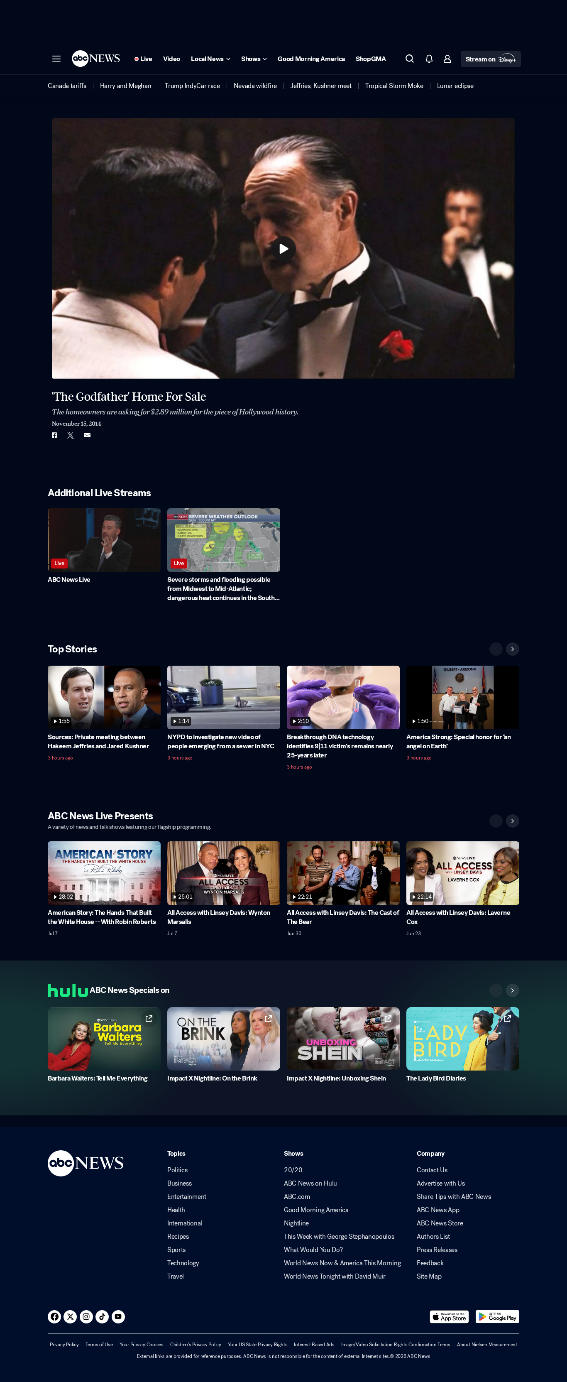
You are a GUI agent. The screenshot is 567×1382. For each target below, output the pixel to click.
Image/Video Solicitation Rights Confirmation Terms (395, 1344)
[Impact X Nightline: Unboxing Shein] (343, 1039)
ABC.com (297, 1196)
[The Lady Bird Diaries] (462, 1039)
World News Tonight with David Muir (335, 1276)
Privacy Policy (64, 1344)
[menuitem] (67, 86)
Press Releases (437, 1250)
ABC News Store (440, 1223)
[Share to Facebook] (54, 435)
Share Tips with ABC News (454, 1196)
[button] (56, 59)
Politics (177, 1170)
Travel (175, 1276)
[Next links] (512, 990)
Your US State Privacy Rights (257, 1344)
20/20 (293, 1170)
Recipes (178, 1236)
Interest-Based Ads (314, 1344)
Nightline (296, 1223)
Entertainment (186, 1196)
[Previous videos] (496, 649)
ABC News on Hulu (310, 1183)
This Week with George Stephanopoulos (339, 1236)
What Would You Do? (313, 1250)
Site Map (429, 1276)
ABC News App (438, 1210)
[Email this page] (87, 435)
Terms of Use (99, 1344)
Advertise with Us (441, 1183)
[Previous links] (496, 990)
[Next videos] (512, 649)
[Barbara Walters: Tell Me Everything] (104, 1039)
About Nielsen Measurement (487, 1344)
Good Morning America (316, 1210)
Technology (183, 1263)
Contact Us (432, 1170)
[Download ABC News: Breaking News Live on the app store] (449, 1316)
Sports (176, 1250)
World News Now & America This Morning (342, 1263)
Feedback (430, 1263)
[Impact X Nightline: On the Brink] (223, 1039)
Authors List (433, 1236)
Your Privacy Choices (142, 1344)
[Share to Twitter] (70, 435)
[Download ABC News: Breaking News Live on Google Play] (497, 1316)
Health (176, 1210)
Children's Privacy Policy (195, 1344)
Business (179, 1183)
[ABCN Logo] (96, 58)
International (184, 1223)
